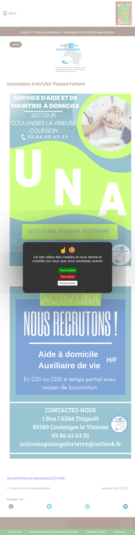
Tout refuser (67, 276)
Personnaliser (67, 283)
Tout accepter (67, 270)
